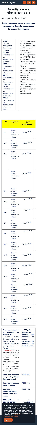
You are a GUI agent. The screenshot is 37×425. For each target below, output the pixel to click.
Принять (8, 420)
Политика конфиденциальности (12, 415)
